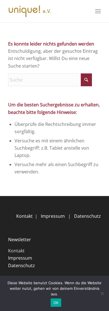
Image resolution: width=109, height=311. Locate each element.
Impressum (53, 216)
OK (56, 302)
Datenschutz (87, 216)
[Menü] (98, 11)
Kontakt (24, 216)
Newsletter (19, 239)
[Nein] (102, 293)
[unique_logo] (45, 11)
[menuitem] (98, 11)
